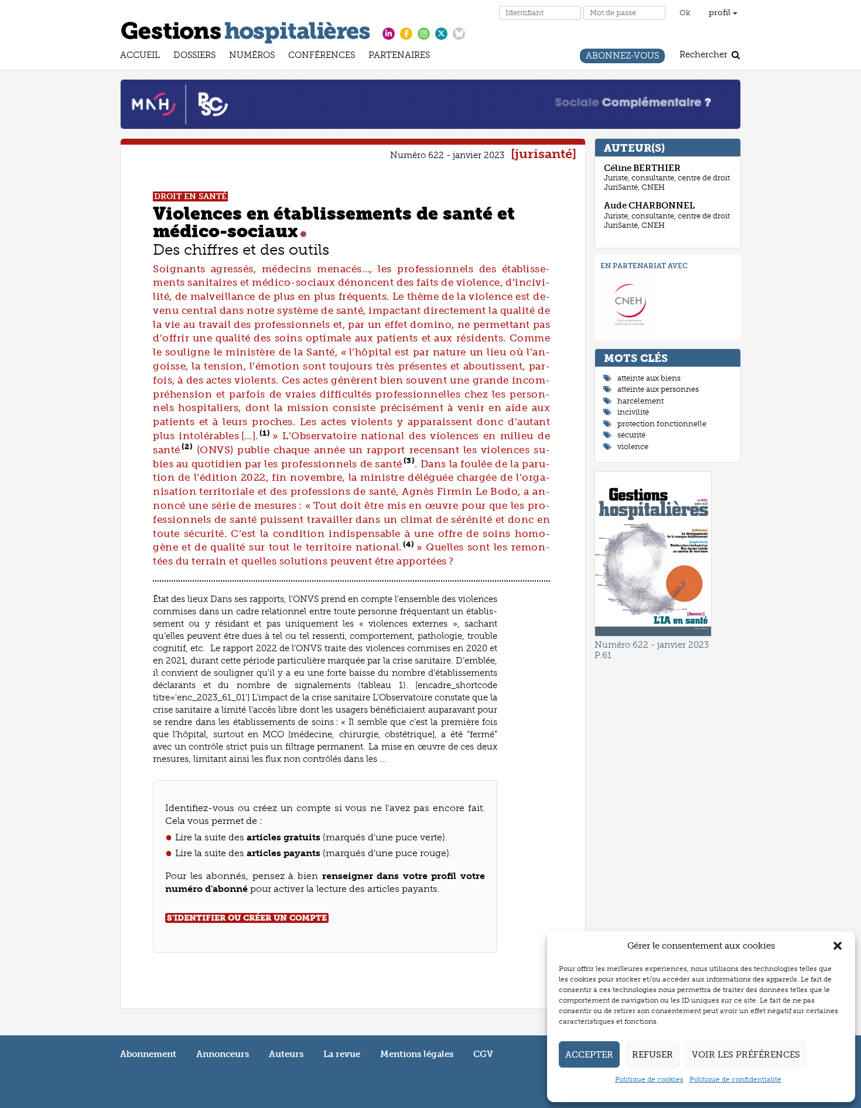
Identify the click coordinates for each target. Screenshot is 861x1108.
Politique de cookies (649, 1079)
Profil (721, 13)
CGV (483, 1054)
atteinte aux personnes (658, 389)
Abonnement (148, 1054)
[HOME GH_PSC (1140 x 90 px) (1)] (430, 103)
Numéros (252, 56)
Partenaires (399, 56)
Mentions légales (416, 1054)
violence (632, 446)
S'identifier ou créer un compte (247, 918)
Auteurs (286, 1054)
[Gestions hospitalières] (245, 30)
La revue (341, 1054)
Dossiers (194, 56)
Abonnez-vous (622, 57)
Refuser (652, 1054)
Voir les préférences (746, 1054)
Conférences (321, 56)
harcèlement (640, 400)
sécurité (631, 434)
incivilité (633, 412)
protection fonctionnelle (661, 423)
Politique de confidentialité (735, 1079)
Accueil (140, 56)
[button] (837, 946)
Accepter (589, 1054)
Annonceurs (222, 1054)
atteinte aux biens (649, 378)
